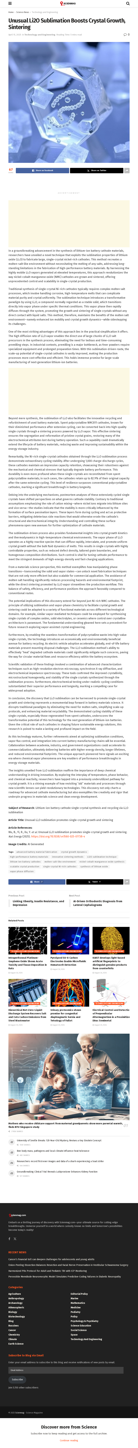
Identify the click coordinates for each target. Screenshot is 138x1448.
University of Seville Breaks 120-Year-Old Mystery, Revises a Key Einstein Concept (59, 1140)
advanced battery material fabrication (36, 852)
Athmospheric (16, 1307)
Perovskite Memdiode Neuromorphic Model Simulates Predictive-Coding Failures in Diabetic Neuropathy (64, 1276)
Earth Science (16, 1343)
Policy (74, 1316)
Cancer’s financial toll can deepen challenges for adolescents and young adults (51, 1259)
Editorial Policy (79, 1294)
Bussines (13, 1325)
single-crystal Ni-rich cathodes (60, 866)
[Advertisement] (69, 184)
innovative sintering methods (67, 857)
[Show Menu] (10, 3)
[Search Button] (128, 3)
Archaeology (15, 1303)
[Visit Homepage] (69, 3)
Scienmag (19, 1413)
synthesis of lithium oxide (94, 866)
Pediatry (75, 1312)
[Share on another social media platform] (127, 170)
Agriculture (14, 1294)
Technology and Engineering (45, 12)
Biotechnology (16, 1316)
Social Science (79, 1330)
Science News (22, 12)
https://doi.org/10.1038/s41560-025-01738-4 (58, 836)
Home (11, 12)
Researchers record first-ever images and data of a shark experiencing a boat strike (60, 1161)
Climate (12, 1339)
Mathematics (78, 1303)
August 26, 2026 (16, 973)
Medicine (76, 1307)
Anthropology (16, 1298)
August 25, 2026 (16, 1025)
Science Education (81, 1325)
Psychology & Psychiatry (84, 1321)
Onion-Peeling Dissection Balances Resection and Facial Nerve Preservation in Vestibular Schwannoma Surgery (68, 1265)
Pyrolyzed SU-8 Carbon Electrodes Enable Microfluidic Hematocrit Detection (68, 961)
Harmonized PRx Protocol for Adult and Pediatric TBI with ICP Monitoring (47, 1271)
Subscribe (17, 1379)
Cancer (12, 1330)
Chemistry (14, 1334)
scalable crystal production (24, 866)
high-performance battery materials (29, 857)
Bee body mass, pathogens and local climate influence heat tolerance (53, 1151)
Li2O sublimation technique (102, 857)
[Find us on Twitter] (14, 1239)
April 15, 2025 (14, 34)
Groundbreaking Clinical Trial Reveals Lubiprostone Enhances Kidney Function (57, 1171)
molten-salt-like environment (60, 862)
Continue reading (69, 1440)
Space (74, 1334)
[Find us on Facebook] (9, 1239)
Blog (11, 1321)
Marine (74, 1298)
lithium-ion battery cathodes (25, 862)
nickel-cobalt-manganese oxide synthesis (102, 862)
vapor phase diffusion (22, 871)
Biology (12, 1312)
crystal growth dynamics (74, 852)
